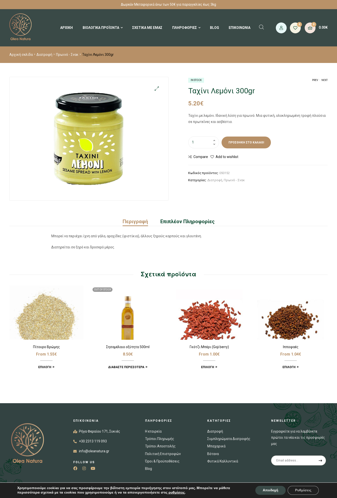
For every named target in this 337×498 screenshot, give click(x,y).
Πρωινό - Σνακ (67, 55)
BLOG (214, 28)
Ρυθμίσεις (303, 490)
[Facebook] (75, 468)
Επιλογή (44, 367)
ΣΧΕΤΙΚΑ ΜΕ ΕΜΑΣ (147, 28)
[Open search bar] (261, 27)
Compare (200, 157)
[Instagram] (84, 468)
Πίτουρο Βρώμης (46, 347)
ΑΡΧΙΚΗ (66, 28)
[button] (156, 88)
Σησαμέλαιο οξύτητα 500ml (128, 347)
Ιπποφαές (291, 347)
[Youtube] (93, 468)
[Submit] (320, 460)
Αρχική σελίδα (21, 55)
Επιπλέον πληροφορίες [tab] (187, 221)
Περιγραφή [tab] (135, 221)
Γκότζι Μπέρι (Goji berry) (209, 347)
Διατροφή (44, 55)
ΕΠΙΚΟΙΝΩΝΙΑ (239, 28)
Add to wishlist (227, 157)
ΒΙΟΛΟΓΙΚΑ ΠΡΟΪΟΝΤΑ (101, 28)
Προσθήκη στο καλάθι (246, 142)
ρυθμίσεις (176, 492)
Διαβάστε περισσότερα (126, 367)
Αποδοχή (270, 490)
